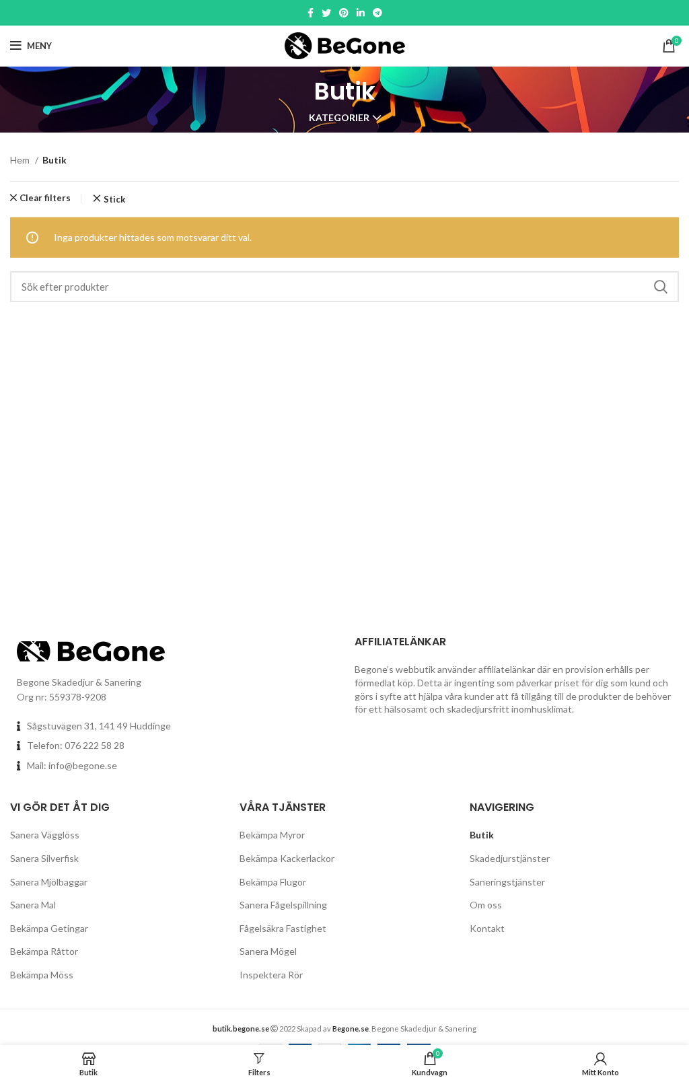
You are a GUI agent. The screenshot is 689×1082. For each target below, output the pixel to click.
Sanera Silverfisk (44, 858)
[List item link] (172, 745)
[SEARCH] (661, 286)
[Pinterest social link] (344, 13)
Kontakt (487, 928)
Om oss (486, 904)
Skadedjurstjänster (510, 858)
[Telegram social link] (377, 13)
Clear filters (45, 198)
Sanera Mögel (268, 951)
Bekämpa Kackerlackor (287, 858)
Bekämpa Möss (41, 974)
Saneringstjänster (507, 882)
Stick (114, 199)
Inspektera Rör (271, 974)
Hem (21, 160)
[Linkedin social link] (361, 13)
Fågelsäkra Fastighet (283, 928)
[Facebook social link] (310, 13)
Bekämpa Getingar (49, 928)
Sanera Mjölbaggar (48, 882)
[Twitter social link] (326, 13)
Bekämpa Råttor (44, 951)
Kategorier (339, 117)
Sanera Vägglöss (44, 834)
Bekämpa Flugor (273, 882)
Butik (482, 834)
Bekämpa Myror (272, 834)
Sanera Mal (33, 904)
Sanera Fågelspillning (283, 904)
